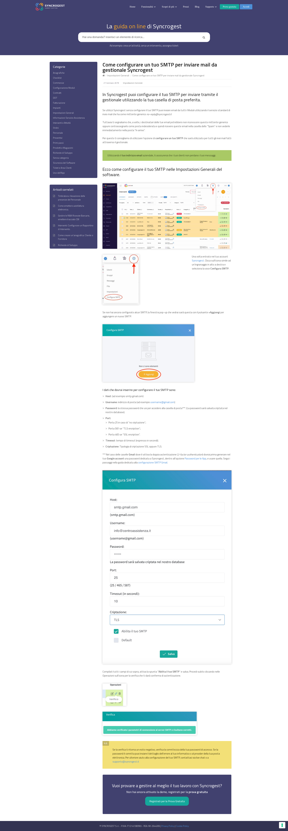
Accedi (246, 6)
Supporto (209, 6)
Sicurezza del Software (64, 162)
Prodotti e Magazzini (63, 147)
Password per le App (195, 458)
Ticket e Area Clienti (62, 167)
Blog (197, 6)
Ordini (56, 127)
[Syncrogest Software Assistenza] (50, 7)
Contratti (57, 92)
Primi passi (58, 142)
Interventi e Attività (61, 122)
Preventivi (57, 137)
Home (132, 6)
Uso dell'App (59, 172)
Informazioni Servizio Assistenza (69, 117)
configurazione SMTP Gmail (152, 462)
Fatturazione (59, 102)
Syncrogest (198, 260)
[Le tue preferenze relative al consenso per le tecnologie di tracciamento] (282, 825)
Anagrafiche (58, 72)
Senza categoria (61, 157)
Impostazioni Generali (118, 75)
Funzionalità (147, 6)
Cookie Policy (182, 826)
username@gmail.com (162, 402)
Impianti (56, 107)
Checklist (57, 77)
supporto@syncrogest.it (125, 762)
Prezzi (186, 6)
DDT (55, 97)
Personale (58, 132)
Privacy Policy (167, 826)
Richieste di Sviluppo (62, 152)
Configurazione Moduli (64, 87)
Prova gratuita (229, 6)
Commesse (58, 82)
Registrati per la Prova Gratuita (167, 801)
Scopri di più (168, 6)
